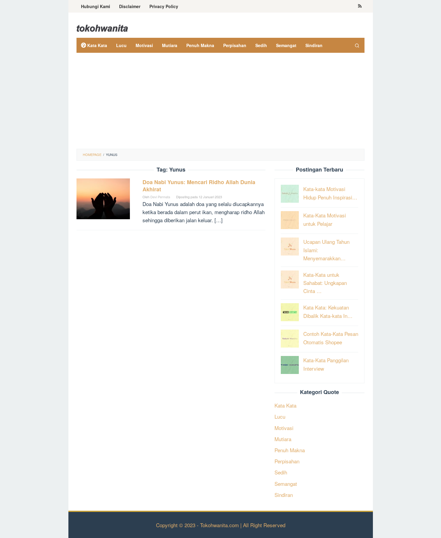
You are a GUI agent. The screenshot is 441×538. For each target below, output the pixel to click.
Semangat (285, 483)
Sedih (280, 472)
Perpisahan (286, 461)
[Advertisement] (220, 104)
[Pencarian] (357, 45)
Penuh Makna (289, 450)
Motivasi (283, 428)
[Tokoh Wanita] (102, 27)
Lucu (279, 416)
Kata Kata (285, 405)
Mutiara (282, 439)
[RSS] (359, 6)
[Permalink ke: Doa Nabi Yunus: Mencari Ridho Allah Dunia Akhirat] (103, 198)
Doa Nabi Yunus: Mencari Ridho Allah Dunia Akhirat (198, 185)
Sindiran (283, 494)
